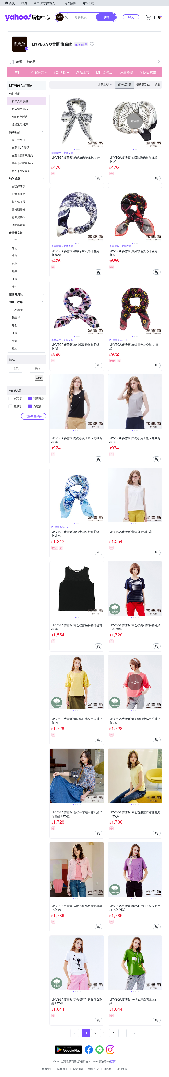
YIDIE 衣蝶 (148, 72)
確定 (39, 378)
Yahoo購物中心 (27, 17)
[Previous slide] (52, 121)
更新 (112, 1061)
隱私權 (108, 1069)
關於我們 (62, 1069)
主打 (17, 72)
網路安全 (93, 1069)
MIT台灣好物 (105, 72)
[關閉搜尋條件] (66, 17)
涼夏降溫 (126, 72)
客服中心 (47, 1069)
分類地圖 (121, 1069)
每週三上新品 (26, 61)
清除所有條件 (34, 416)
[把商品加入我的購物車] (98, 178)
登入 (131, 17)
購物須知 (78, 1069)
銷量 (157, 84)
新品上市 (82, 72)
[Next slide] (101, 121)
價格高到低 (143, 84)
